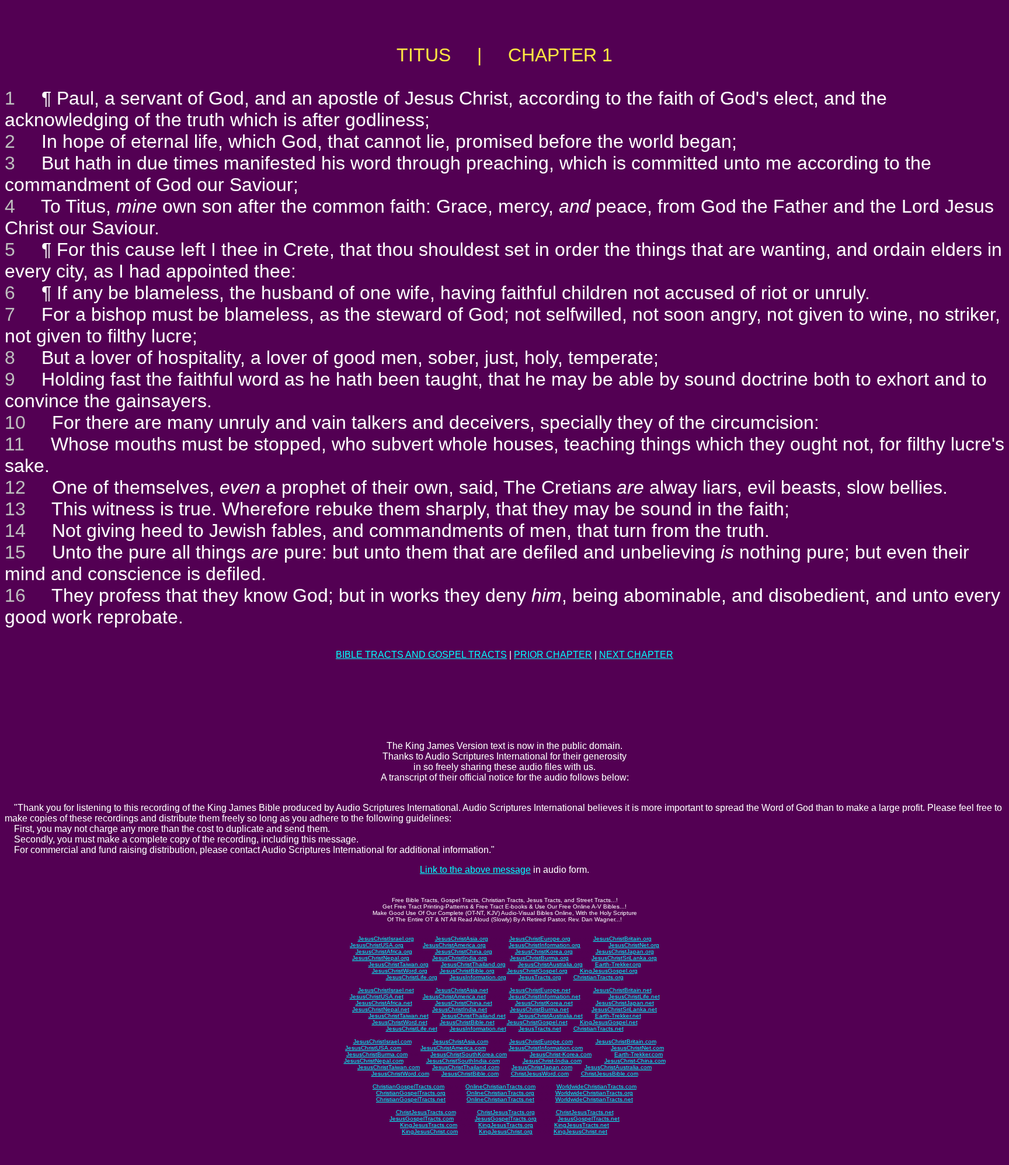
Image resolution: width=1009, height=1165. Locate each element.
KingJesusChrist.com (430, 1131)
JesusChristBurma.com (377, 1054)
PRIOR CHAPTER (553, 655)
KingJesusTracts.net (581, 1125)
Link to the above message (475, 870)
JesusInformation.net (478, 1028)
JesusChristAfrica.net (384, 1003)
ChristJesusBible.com (609, 1073)
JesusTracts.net (540, 1028)
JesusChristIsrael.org (386, 938)
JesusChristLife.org (411, 977)
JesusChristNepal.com (373, 1060)
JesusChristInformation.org (544, 945)
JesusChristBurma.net (539, 1009)
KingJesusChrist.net (580, 1131)
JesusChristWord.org (399, 971)
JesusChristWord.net (399, 1022)
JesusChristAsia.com (460, 1041)
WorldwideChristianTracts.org (594, 1093)
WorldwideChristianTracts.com (596, 1086)
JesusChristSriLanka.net (624, 1009)
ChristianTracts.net (598, 1028)
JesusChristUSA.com (373, 1048)
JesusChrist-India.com (552, 1060)
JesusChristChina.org (463, 951)
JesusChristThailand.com (465, 1067)
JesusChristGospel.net (537, 1022)
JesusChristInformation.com (546, 1048)
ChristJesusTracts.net (585, 1112)
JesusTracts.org (540, 977)
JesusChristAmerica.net (454, 996)
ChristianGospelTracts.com (408, 1086)
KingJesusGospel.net (609, 1022)
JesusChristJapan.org (625, 951)
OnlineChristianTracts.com (500, 1086)
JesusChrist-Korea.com (561, 1054)
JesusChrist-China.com (635, 1060)
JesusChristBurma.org (539, 958)
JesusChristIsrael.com (382, 1041)
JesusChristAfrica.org (384, 951)
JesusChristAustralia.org (550, 964)
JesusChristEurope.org (539, 938)
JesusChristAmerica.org (454, 945)
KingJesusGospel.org (609, 971)
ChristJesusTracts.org (506, 1112)
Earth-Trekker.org (618, 964)
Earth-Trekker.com (638, 1054)
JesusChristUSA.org (376, 945)
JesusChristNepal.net (380, 1009)
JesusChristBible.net (467, 1022)
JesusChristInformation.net (544, 996)
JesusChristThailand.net (473, 1016)
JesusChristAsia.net (461, 990)
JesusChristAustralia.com (618, 1067)
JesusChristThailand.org (473, 964)
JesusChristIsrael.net (386, 990)
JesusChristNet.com (637, 1048)
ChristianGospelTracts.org (411, 1093)
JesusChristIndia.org (459, 958)
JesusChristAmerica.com (453, 1048)
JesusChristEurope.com (541, 1041)
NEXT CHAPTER (636, 655)
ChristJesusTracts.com (426, 1112)
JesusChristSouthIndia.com (463, 1060)
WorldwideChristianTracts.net (594, 1099)
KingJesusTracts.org (505, 1125)
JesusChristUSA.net (376, 996)
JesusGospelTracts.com (421, 1118)
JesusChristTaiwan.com (388, 1067)
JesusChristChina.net (463, 1003)
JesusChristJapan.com (542, 1067)
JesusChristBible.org (467, 971)
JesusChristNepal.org (380, 958)
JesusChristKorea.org (544, 951)
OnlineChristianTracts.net (500, 1099)
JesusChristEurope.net (539, 990)
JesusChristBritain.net (622, 990)
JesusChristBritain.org (622, 938)
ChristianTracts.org (598, 977)
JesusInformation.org (478, 977)
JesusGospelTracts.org (506, 1118)
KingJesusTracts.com (428, 1125)
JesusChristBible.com (470, 1073)
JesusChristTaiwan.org (398, 964)
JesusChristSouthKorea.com (468, 1054)
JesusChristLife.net (634, 996)
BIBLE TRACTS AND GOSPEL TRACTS (421, 655)
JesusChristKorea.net (544, 1003)
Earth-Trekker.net (618, 1016)
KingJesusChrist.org (506, 1131)
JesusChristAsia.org (461, 938)
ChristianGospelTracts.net (411, 1099)
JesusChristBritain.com (626, 1041)
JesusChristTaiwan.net (398, 1016)
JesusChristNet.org (633, 945)
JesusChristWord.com (400, 1073)
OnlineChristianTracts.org (500, 1093)
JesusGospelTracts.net (589, 1118)
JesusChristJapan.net (625, 1003)
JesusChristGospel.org (537, 971)
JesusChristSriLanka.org (624, 958)
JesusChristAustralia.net (550, 1016)
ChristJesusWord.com (540, 1073)
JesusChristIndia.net (459, 1009)
